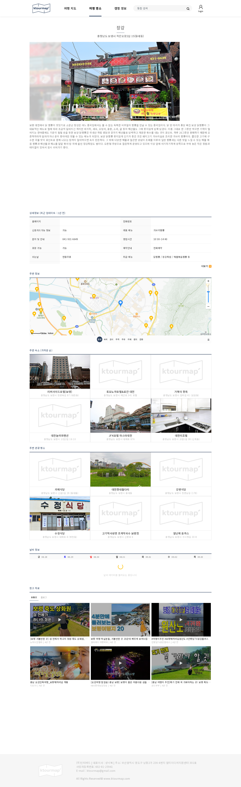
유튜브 (34, 597)
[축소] (208, 306)
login (200, 11)
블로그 (44, 597)
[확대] (208, 281)
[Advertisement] (120, 180)
